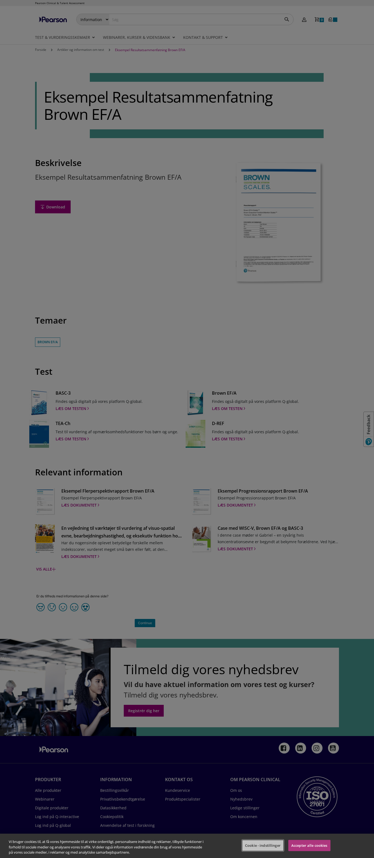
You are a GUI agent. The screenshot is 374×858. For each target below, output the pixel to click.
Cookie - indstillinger (263, 845)
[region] (187, 846)
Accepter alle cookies (309, 845)
